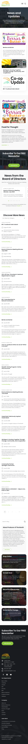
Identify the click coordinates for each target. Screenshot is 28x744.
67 (19, 512)
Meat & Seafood (5, 692)
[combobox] (12, 218)
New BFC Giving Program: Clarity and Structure (11, 367)
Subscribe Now (14, 165)
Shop (3, 729)
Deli (2, 686)
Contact (4, 714)
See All (18, 205)
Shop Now (7, 566)
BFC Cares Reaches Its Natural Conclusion (8, 300)
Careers (3, 712)
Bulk (2, 690)
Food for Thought (6, 708)
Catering (4, 682)
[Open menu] (22, 3)
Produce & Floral (5, 694)
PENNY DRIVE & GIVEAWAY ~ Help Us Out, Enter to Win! (13, 489)
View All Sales (8, 582)
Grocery (3, 688)
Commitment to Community (8, 721)
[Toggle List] (24, 218)
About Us (4, 703)
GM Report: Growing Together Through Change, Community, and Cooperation (13, 440)
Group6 (9, 739)
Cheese (3, 684)
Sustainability (5, 727)
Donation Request (6, 723)
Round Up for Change (7, 725)
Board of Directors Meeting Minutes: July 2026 (12, 250)
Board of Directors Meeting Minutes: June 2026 (12, 392)
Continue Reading (6, 241)
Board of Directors (6, 705)
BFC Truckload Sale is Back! (10, 224)
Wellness (4, 696)
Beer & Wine (4, 681)
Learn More (4, 145)
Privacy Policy (9, 737)
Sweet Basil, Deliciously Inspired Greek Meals (11, 417)
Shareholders (5, 707)
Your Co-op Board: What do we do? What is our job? (14, 345)
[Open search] (25, 3)
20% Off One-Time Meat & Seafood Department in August (12, 275)
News (3, 710)
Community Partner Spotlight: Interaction (8, 464)
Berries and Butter (7, 320)
